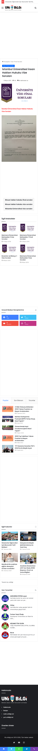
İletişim (5, 710)
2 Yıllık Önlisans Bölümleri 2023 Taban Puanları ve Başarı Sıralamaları (24, 409)
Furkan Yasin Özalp (17, 614)
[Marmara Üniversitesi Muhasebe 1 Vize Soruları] (28, 249)
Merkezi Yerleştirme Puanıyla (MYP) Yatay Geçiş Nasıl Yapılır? (25, 419)
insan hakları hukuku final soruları (19, 200)
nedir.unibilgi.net (8, 714)
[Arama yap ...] (35, 8)
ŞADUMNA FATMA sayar (18, 596)
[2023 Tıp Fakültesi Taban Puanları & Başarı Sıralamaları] (7, 438)
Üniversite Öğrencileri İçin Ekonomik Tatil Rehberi (10, 545)
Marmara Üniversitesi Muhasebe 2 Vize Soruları (10, 237)
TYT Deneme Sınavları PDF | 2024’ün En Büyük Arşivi (25, 447)
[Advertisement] (19, 37)
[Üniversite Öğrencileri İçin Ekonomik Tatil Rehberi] (10, 536)
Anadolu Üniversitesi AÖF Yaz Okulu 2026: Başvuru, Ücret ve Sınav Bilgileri (27, 569)
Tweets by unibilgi (7, 582)
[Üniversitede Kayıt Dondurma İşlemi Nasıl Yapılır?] (7, 428)
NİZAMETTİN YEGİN (17, 623)
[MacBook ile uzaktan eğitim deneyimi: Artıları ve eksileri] (10, 557)
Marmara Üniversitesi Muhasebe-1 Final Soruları (28, 237)
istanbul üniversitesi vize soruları (19, 209)
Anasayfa (6, 61)
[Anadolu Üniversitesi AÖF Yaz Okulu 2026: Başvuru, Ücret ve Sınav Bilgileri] (28, 558)
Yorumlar (32, 400)
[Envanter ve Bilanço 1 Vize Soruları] (10, 249)
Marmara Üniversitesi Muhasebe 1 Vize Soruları (28, 258)
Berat (12, 632)
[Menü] (3, 8)
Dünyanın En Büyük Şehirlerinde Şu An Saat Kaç (27, 545)
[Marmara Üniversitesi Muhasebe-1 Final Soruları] (28, 228)
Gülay (12, 605)
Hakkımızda (7, 707)
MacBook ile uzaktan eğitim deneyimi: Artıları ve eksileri (9, 566)
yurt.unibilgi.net (8, 717)
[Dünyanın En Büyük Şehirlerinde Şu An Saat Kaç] (28, 536)
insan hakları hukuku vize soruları (19, 204)
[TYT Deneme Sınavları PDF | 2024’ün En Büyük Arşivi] (7, 448)
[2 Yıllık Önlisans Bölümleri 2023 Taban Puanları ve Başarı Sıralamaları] (7, 409)
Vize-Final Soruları (16, 61)
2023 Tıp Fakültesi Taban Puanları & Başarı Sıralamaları (24, 438)
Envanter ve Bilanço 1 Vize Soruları (9, 257)
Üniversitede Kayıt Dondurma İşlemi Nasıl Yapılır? (23, 428)
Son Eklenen (18, 400)
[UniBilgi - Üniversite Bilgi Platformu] (13, 7)
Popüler (6, 400)
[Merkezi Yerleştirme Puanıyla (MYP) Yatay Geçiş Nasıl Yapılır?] (7, 419)
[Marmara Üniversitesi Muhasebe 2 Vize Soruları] (10, 228)
